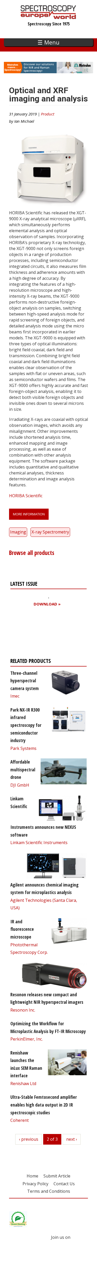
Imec (14, 696)
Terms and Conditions (48, 1191)
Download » (47, 604)
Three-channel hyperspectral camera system (24, 680)
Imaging (18, 532)
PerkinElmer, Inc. (26, 1039)
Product (47, 113)
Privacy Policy (35, 1184)
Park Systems (23, 748)
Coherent (19, 1120)
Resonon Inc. (22, 1010)
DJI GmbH (19, 785)
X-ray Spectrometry (50, 532)
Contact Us (64, 1184)
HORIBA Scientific (25, 496)
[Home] (48, 16)
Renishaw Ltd (23, 1083)
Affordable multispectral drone (22, 769)
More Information (29, 514)
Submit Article (56, 1176)
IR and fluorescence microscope (22, 929)
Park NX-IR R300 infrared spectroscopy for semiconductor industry (25, 725)
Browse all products (31, 553)
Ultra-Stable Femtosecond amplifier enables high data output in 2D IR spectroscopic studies (43, 1104)
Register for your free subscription (35, 633)
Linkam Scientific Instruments (39, 842)
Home (32, 1176)
